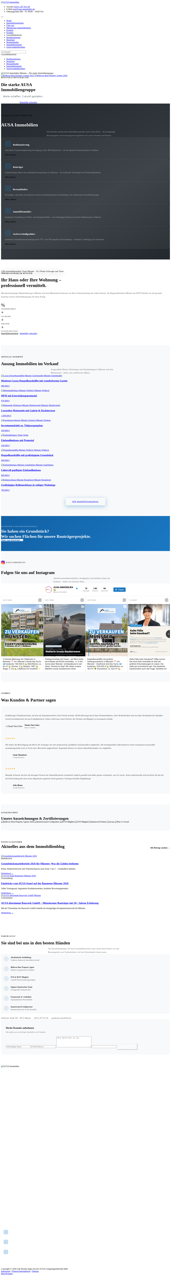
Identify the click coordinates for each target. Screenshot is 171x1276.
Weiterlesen (7, 873)
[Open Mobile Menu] (2, 16)
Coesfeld (4, 1162)
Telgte (3, 1155)
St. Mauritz (5, 1198)
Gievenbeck (5, 1206)
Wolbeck (4, 1194)
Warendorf (5, 1158)
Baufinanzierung (7, 1102)
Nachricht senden (127, 1047)
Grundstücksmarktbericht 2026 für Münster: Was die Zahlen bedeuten (40, 863)
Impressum (5, 1271)
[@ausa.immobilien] (48, 589)
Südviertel (5, 1220)
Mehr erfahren (10, 155)
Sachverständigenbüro (9, 1117)
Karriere (4, 1139)
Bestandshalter (6, 1110)
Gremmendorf (6, 1202)
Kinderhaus (5, 1217)
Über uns (4, 1131)
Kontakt (4, 1142)
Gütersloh (4, 1177)
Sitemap (35, 1271)
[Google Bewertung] (15, 1092)
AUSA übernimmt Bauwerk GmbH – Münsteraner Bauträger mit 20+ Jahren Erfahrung (50, 903)
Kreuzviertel (5, 1213)
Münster (4, 1151)
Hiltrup (4, 1191)
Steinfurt (4, 1166)
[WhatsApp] (9, 1092)
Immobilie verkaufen (28, 102)
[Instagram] (3, 1092)
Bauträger (4, 1106)
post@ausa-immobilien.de (61, 1018)
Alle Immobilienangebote (85, 501)
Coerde (3, 1209)
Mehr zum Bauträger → (12, 540)
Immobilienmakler (8, 1113)
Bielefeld (4, 1169)
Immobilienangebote (9, 102)
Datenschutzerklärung (21, 1271)
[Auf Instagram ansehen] (40, 600)
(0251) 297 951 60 (41, 1018)
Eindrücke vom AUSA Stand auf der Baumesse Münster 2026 (35, 883)
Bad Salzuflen (6, 1173)
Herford (4, 1180)
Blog (3, 1274)
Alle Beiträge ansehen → (160, 848)
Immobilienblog (7, 1135)
